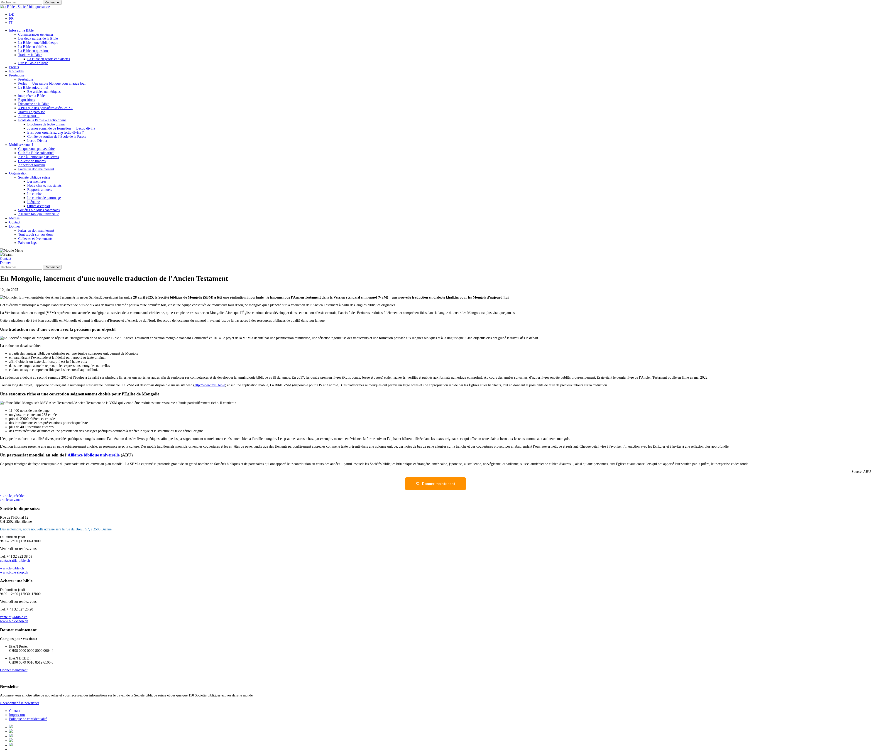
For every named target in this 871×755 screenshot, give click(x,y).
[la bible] (25, 7)
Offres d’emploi (38, 206)
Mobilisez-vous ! (21, 145)
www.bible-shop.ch (14, 572)
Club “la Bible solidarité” (36, 153)
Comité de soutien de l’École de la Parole (56, 136)
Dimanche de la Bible (33, 104)
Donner (14, 226)
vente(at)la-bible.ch (13, 617)
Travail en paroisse (31, 112)
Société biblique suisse (34, 177)
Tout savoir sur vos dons (35, 234)
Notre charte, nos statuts (44, 185)
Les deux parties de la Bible (38, 38)
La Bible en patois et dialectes (48, 59)
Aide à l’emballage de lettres (38, 157)
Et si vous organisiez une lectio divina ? (55, 132)
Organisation (18, 173)
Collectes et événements (35, 238)
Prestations (16, 75)
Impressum (17, 715)
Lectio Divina (37, 140)
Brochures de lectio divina (46, 124)
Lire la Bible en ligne (33, 63)
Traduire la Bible (30, 55)
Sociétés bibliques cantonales (39, 210)
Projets (14, 67)
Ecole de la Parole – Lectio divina (42, 120)
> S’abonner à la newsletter (19, 703)
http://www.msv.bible (209, 385)
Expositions (26, 100)
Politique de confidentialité (28, 719)
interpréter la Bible (31, 96)
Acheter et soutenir (31, 165)
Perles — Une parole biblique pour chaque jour (52, 83)
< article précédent (13, 496)
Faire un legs (27, 243)
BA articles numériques (44, 91)
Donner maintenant (13, 670)
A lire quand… (28, 116)
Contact (14, 222)
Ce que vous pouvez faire (36, 149)
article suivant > (11, 500)
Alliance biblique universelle (38, 214)
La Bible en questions (33, 51)
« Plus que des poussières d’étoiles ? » (45, 108)
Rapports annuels (39, 189)
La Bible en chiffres (32, 47)
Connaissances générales (36, 34)
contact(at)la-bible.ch (15, 560)
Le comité (34, 194)
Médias (14, 218)
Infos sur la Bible (21, 30)
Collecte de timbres (32, 161)
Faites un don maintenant (36, 169)
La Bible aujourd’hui (33, 87)
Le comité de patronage (44, 198)
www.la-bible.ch (12, 568)
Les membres (36, 181)
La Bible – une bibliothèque (38, 42)
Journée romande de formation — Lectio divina (61, 128)
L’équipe (33, 202)
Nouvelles (16, 71)
